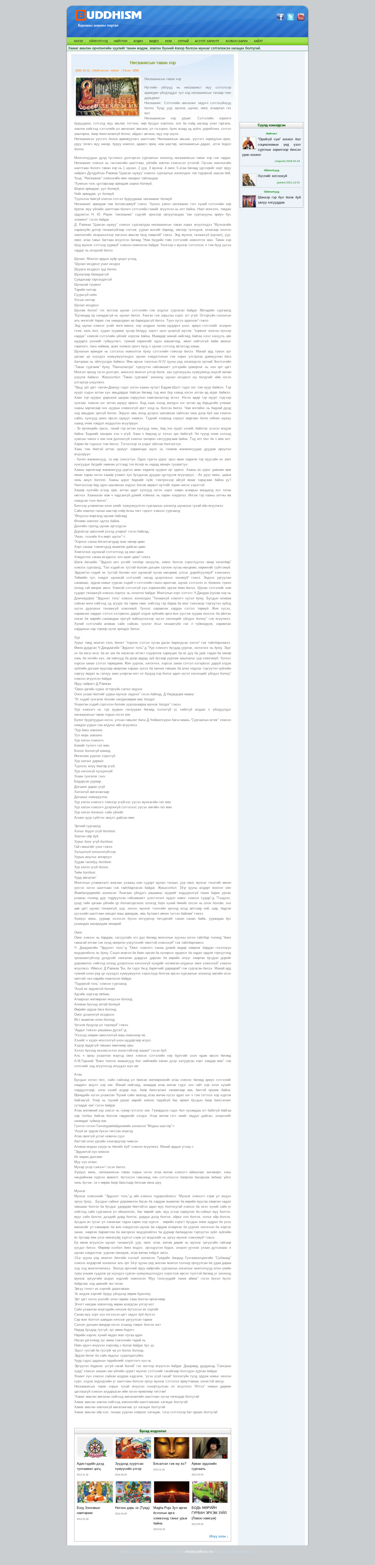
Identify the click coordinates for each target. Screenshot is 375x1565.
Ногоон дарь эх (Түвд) (132, 1508)
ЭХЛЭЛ (78, 41)
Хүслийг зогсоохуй (272, 176)
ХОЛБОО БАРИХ (237, 41)
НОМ (168, 41)
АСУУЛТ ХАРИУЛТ (207, 41)
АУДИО (138, 41)
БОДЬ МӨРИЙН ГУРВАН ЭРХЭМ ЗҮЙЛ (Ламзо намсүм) (209, 1513)
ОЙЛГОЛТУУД (98, 41)
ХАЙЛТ (258, 41)
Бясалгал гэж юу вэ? (169, 1464)
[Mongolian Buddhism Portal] (109, 21)
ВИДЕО (154, 41)
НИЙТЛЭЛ (120, 41)
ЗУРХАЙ (183, 41)
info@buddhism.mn (199, 1552)
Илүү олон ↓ (219, 1536)
